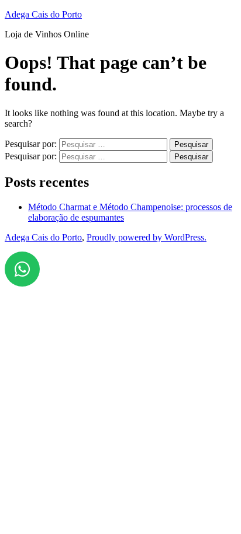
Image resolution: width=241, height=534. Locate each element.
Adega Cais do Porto (43, 14)
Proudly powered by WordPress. (146, 237)
